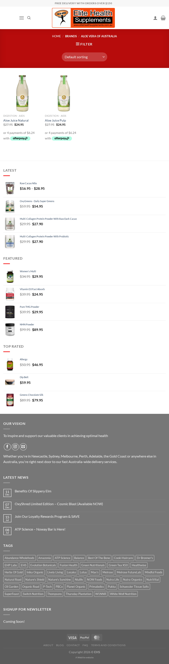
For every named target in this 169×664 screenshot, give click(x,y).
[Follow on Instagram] (15, 446)
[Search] (29, 18)
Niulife (79, 579)
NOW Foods (94, 579)
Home (56, 36)
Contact (73, 645)
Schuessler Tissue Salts (134, 586)
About (48, 645)
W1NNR (100, 594)
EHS (23, 565)
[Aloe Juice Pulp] (63, 93)
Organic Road (30, 586)
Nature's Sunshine (59, 579)
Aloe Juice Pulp (55, 120)
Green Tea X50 (118, 565)
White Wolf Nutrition (123, 594)
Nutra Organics (132, 579)
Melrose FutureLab (129, 572)
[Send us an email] (23, 446)
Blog (60, 645)
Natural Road (13, 579)
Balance (79, 558)
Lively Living (55, 572)
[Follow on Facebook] (7, 446)
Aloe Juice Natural (16, 120)
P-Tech (47, 586)
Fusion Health (68, 565)
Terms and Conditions (108, 645)
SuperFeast (12, 594)
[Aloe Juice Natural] (22, 93)
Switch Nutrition (33, 594)
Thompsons (54, 594)
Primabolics (96, 586)
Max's (95, 572)
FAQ (85, 645)
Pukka (112, 586)
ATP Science (62, 558)
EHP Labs (11, 565)
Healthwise (139, 565)
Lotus (83, 572)
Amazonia (44, 558)
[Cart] (163, 18)
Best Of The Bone (99, 558)
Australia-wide (79, 462)
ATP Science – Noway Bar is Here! (40, 529)
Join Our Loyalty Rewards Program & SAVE (47, 516)
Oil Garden (11, 586)
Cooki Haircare (123, 558)
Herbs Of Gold (14, 572)
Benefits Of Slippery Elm (33, 491)
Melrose (108, 572)
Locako (71, 572)
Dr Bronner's (145, 558)
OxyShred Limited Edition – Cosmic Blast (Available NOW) (59, 504)
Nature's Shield (34, 579)
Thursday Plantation (78, 594)
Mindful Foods (153, 572)
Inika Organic (35, 572)
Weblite (81, 657)
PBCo (59, 586)
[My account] (155, 18)
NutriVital (152, 579)
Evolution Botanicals (43, 565)
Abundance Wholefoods (19, 558)
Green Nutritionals (93, 565)
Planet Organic (76, 586)
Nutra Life (112, 579)
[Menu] (21, 17)
